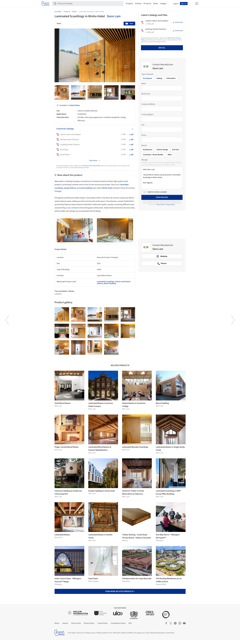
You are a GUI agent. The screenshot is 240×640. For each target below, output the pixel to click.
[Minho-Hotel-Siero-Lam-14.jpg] (78, 92)
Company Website (148, 104)
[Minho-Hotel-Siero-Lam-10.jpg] (128, 92)
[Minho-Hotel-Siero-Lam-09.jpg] (62, 331)
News (155, 3)
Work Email (145, 94)
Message (144, 160)
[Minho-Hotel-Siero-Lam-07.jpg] (95, 331)
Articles (138, 3)
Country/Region (147, 114)
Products (147, 3)
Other (170, 154)
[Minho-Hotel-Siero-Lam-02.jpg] (95, 347)
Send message (162, 197)
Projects (129, 3)
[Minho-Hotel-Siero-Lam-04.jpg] (62, 347)
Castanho (58, 294)
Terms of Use (87, 166)
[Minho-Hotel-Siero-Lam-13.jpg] (95, 92)
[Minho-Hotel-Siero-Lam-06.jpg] (111, 331)
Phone (143, 135)
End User (175, 149)
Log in (175, 3)
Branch (144, 145)
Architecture (147, 149)
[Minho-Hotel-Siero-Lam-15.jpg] (62, 92)
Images (163, 3)
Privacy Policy (95, 166)
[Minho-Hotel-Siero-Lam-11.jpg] (111, 92)
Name (143, 83)
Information (171, 78)
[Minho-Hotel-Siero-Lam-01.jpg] (111, 347)
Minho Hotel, (108, 188)
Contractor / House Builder (153, 154)
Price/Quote (147, 78)
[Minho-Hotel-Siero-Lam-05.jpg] (128, 331)
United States (74, 105)
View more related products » (120, 591)
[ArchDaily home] (45, 3)
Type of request (147, 74)
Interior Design (162, 149)
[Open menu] (197, 4)
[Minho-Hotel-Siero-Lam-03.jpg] (78, 347)
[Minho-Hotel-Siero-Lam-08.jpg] (78, 331)
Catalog (159, 78)
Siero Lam (114, 16)
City (142, 125)
